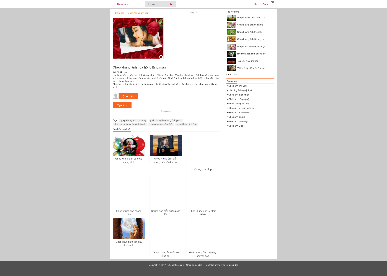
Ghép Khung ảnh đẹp (238, 103)
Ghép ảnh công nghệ (238, 99)
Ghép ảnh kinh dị (236, 116)
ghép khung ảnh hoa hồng (133, 120)
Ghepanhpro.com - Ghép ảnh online (184, 264)
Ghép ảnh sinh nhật (238, 121)
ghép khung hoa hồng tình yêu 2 (165, 120)
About (265, 3)
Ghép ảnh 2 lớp (236, 125)
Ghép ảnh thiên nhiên (238, 94)
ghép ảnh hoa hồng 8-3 (161, 124)
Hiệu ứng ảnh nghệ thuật (240, 90)
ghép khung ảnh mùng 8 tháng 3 (129, 124)
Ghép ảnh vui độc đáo (239, 112)
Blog (256, 3)
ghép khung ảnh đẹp (187, 124)
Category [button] (122, 3)
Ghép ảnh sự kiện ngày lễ (241, 107)
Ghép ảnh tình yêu (237, 85)
